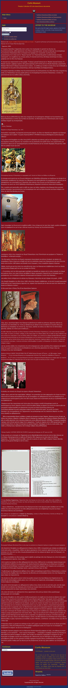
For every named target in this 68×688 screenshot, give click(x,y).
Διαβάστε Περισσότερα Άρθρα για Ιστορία (47, 15)
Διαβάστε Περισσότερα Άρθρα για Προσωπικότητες (49, 17)
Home (5, 18)
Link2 (34, 680)
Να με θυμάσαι (5, 32)
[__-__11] (13, 376)
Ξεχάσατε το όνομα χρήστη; (10, 36)
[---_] (12, 208)
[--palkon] (11, 96)
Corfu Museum (34, 3)
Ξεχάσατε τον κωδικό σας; (10, 39)
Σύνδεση (5, 34)
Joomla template (30, 686)
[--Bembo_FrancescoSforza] (30, 306)
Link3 (37, 680)
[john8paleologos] (13, 160)
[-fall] (13, 240)
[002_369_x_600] (46, 472)
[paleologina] (17, 530)
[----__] (10, 306)
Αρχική (10, 41)
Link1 (30, 680)
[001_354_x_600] (15, 473)
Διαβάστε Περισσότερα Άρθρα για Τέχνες (47, 19)
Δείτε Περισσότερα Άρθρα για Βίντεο (45, 21)
